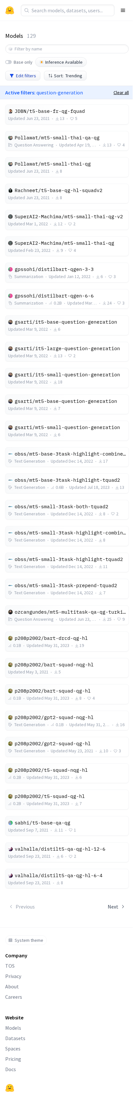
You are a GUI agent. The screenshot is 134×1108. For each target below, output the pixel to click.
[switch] (8, 62)
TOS (10, 966)
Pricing (13, 1059)
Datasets (15, 1038)
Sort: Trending (68, 76)
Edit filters (26, 76)
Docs (10, 1069)
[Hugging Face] (9, 1087)
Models (13, 1028)
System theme (29, 940)
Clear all (121, 92)
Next (113, 906)
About (12, 986)
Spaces (12, 1048)
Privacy (13, 976)
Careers (13, 997)
